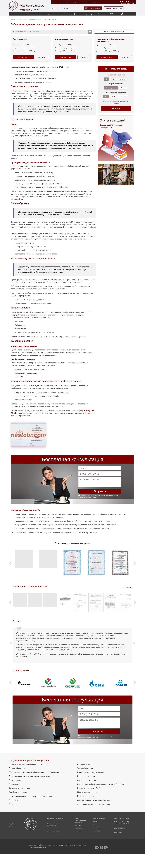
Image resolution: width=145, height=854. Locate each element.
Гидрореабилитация (17, 768)
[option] (25, 560)
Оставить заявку (23, 57)
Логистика (13, 804)
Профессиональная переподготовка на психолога (30, 776)
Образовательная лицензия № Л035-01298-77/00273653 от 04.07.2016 (29, 10)
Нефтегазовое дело (85, 796)
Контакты (94, 2)
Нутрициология (83, 764)
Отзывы (95, 825)
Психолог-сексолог (17, 780)
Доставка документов (99, 818)
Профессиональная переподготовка (41, 14)
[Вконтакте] (97, 847)
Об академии (61, 2)
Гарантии (95, 821)
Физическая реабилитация (20, 788)
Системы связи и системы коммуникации (94, 800)
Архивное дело (20, 39)
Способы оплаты (97, 828)
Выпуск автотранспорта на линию (91, 772)
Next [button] (134, 563)
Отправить (100, 491)
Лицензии (78, 825)
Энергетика (13, 800)
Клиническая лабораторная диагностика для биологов (100, 784)
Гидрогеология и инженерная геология (25, 764)
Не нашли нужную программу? (114, 32)
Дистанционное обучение (114, 8)
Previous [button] (10, 563)
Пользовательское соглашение (37, 847)
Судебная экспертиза (18, 792)
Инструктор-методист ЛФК (88, 788)
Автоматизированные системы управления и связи (30, 796)
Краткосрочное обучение (95, 14)
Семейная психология (86, 780)
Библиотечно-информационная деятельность (110, 40)
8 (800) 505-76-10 (127, 1)
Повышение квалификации (70, 14)
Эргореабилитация (85, 768)
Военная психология (86, 776)
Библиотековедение (64, 39)
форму (65, 532)
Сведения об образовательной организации (78, 2)
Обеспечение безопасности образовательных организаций (34, 772)
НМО (111, 14)
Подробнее (42, 57)
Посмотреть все (127, 587)
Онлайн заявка (118, 832)
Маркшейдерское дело (87, 792)
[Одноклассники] (101, 847)
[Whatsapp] (106, 847)
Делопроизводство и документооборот (94, 804)
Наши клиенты (79, 828)
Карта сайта (96, 831)
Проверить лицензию (94, 8)
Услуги (54, 2)
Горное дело (14, 784)
